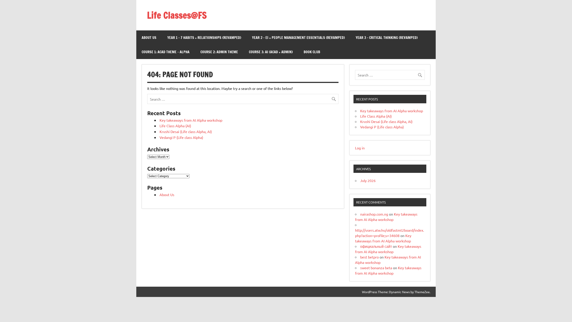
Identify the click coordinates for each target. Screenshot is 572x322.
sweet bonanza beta (376, 267)
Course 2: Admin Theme (219, 51)
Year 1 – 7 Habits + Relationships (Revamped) (204, 37)
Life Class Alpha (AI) (175, 125)
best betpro (369, 257)
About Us (149, 37)
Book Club (312, 51)
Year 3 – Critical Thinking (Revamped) (387, 37)
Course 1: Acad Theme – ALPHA (165, 51)
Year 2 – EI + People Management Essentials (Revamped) (298, 37)
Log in (360, 148)
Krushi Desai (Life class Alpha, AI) (186, 131)
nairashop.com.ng (374, 214)
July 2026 (368, 180)
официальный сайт (376, 246)
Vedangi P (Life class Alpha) (181, 137)
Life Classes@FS (177, 15)
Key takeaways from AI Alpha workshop (191, 120)
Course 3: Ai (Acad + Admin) (271, 51)
